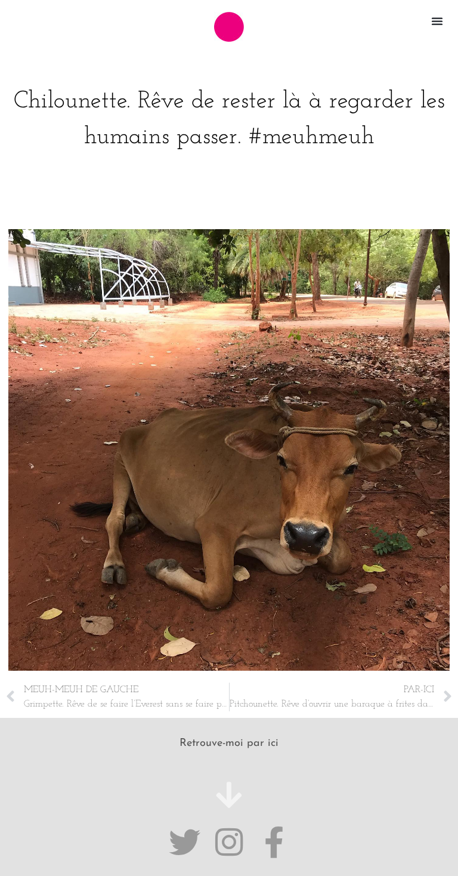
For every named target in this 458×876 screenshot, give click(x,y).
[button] (437, 21)
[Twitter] (184, 842)
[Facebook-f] (274, 842)
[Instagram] (229, 842)
